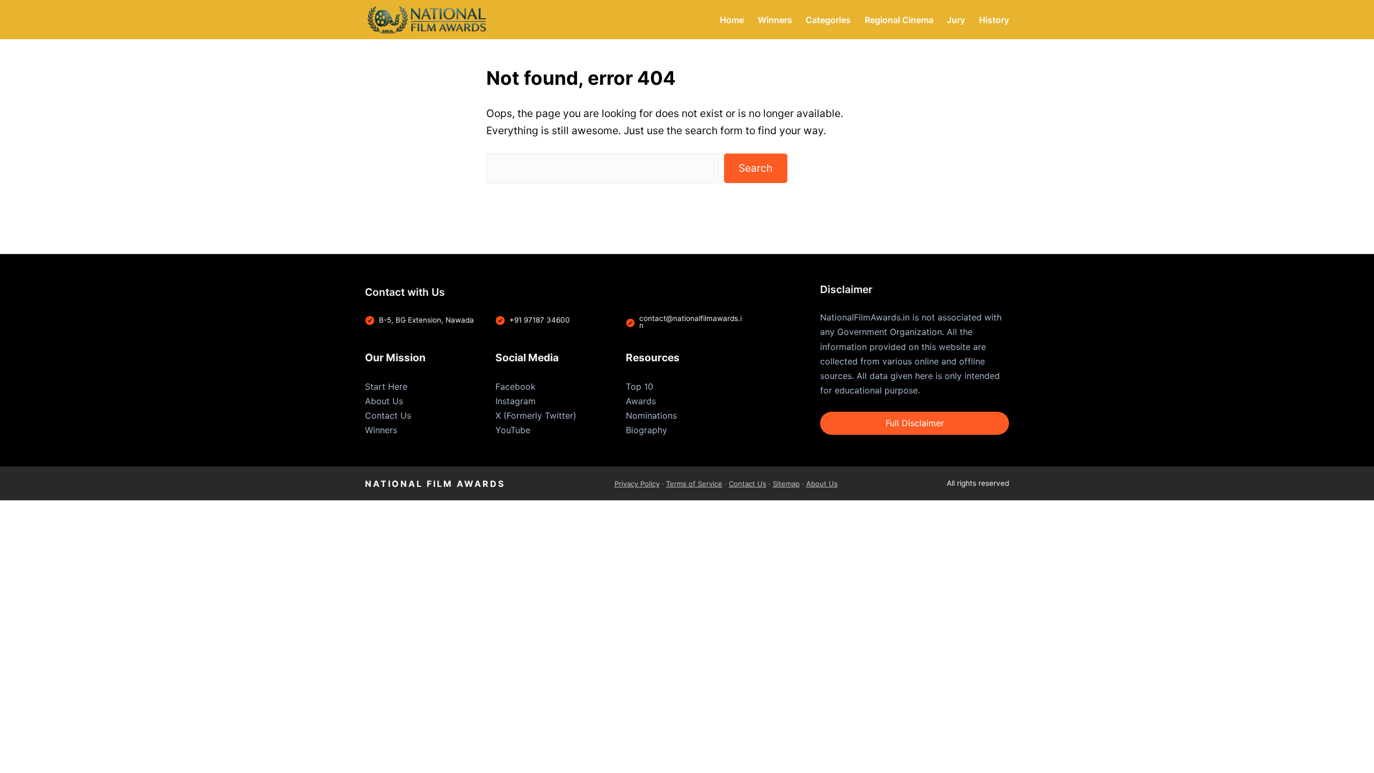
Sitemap (786, 483)
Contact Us (388, 415)
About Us (384, 401)
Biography (646, 430)
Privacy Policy (637, 483)
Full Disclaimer (915, 423)
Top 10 (639, 386)
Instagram (515, 401)
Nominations (651, 415)
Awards (641, 401)
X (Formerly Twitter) (535, 415)
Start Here (386, 386)
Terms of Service (694, 483)
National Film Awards (435, 483)
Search (755, 168)
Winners (381, 430)
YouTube (512, 430)
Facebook (515, 386)
